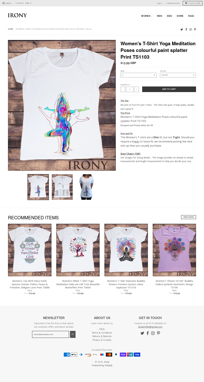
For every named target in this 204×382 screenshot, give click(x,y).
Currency (20, 3)
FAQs (191, 16)
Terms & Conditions (102, 332)
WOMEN (145, 16)
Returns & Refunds (102, 336)
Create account (173, 3)
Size (122, 71)
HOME (180, 16)
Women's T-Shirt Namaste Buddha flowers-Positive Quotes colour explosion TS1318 (126, 284)
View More (188, 217)
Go (73, 334)
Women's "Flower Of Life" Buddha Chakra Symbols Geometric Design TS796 (174, 284)
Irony (29, 290)
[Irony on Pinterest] (195, 29)
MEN (159, 16)
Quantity (125, 85)
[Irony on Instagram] (190, 29)
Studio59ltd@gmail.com (150, 326)
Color (163, 71)
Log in (159, 3)
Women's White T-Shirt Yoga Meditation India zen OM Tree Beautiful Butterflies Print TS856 (77, 284)
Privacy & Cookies (102, 340)
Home (10, 29)
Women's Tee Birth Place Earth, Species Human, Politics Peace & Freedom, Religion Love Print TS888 (30, 284)
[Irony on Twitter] (181, 29)
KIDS (169, 16)
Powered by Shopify (102, 365)
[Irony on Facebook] (186, 29)
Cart (194, 3)
